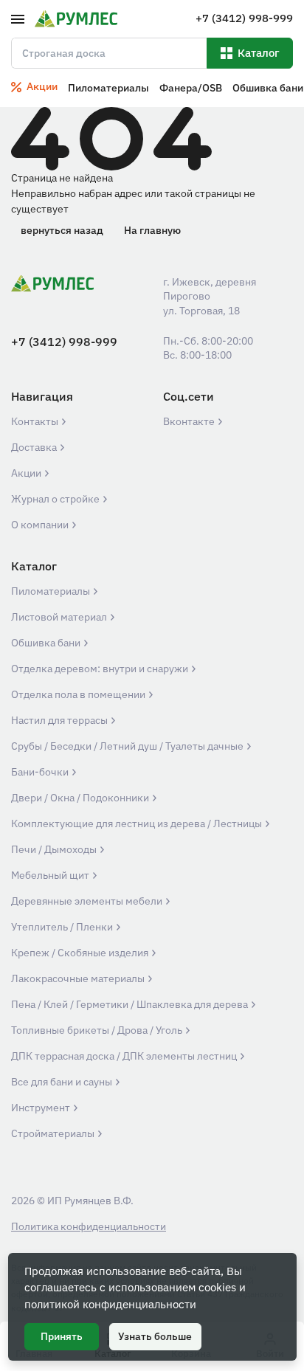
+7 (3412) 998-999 (64, 341)
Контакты (36, 421)
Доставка (35, 447)
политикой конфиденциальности (110, 1304)
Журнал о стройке (56, 498)
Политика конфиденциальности (88, 1226)
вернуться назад (62, 230)
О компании (41, 524)
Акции (27, 473)
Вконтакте (190, 421)
